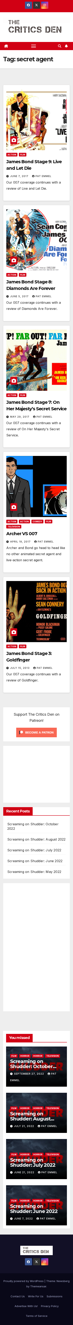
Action (12, 154)
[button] (59, 46)
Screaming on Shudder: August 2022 (36, 839)
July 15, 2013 (20, 667)
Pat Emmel (43, 176)
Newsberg (63, 1281)
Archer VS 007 (21, 533)
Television (14, 526)
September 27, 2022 (29, 1073)
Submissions (54, 1296)
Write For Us (35, 1296)
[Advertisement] (40, 773)
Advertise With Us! (26, 1306)
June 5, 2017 (19, 296)
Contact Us (18, 1296)
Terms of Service (36, 1315)
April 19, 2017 (20, 541)
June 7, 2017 (19, 176)
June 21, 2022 (24, 1172)
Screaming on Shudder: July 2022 (34, 850)
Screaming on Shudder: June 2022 (34, 861)
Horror (24, 1056)
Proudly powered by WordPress (23, 1281)
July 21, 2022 (24, 1126)
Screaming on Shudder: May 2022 (34, 872)
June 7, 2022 (24, 1218)
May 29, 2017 (20, 416)
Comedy (37, 521)
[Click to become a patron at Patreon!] (36, 732)
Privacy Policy (50, 1306)
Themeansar (38, 1286)
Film (22, 154)
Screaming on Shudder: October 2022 (31, 1066)
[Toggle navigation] (33, 46)
